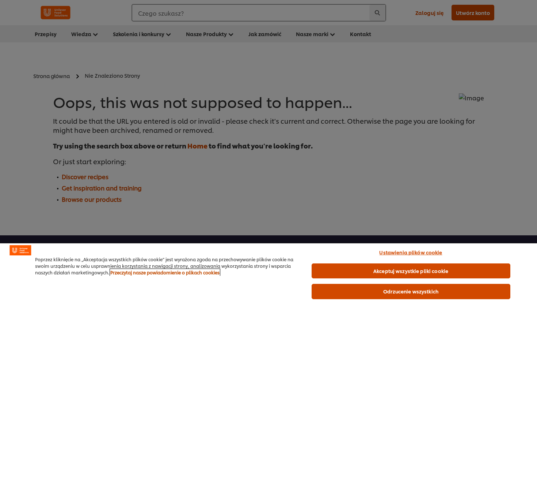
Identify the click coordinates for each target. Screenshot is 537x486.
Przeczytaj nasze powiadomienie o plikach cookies (165, 272)
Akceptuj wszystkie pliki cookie (410, 270)
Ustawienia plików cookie (410, 252)
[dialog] (268, 364)
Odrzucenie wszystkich (410, 291)
